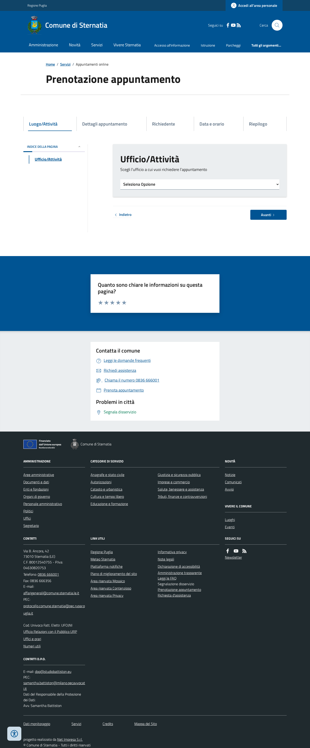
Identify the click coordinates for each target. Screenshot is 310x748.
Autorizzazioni (101, 482)
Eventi (230, 527)
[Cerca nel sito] (275, 25)
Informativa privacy (172, 552)
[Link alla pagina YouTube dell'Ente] (236, 551)
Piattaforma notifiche (107, 566)
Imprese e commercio (174, 482)
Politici (28, 511)
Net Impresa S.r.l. (70, 739)
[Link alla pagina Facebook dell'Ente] (227, 551)
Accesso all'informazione (172, 45)
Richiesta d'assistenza (174, 595)
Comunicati (233, 482)
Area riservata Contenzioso (111, 588)
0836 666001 (48, 574)
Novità (74, 45)
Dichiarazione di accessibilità (179, 566)
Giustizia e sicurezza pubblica (179, 474)
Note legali (166, 559)
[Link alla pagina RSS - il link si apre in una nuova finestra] (238, 25)
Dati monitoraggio (36, 723)
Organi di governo (36, 496)
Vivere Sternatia (127, 45)
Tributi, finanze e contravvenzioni (182, 496)
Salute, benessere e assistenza (181, 489)
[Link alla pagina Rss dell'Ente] (244, 551)
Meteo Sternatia (103, 559)
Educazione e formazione (109, 503)
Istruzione (208, 45)
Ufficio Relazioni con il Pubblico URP (50, 631)
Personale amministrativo (42, 503)
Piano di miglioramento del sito (114, 573)
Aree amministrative (38, 474)
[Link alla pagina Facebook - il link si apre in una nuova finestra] (228, 25)
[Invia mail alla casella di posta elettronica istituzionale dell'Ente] (51, 593)
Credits (108, 723)
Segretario (31, 525)
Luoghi (230, 519)
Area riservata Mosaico (108, 581)
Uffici (27, 518)
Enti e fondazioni (36, 489)
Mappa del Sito (145, 723)
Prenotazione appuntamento (179, 589)
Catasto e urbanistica (106, 489)
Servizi (97, 45)
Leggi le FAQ (167, 578)
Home (50, 64)
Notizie (230, 474)
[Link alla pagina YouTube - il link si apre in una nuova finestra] (233, 25)
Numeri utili (32, 646)
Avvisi (229, 489)
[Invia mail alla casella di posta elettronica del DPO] (53, 671)
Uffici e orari (32, 639)
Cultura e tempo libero (107, 496)
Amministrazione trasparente (180, 572)
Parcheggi (233, 45)
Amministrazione (43, 45)
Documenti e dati (36, 482)
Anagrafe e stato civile (107, 474)
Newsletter (233, 557)
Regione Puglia (37, 5)
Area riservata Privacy (107, 595)
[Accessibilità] (14, 733)
